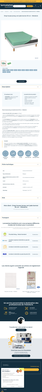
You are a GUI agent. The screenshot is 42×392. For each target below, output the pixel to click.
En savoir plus (35, 234)
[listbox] (21, 71)
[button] (9, 63)
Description (6, 87)
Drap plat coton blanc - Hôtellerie (10, 291)
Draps (11, 11)
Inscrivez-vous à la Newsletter (21, 355)
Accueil (2, 11)
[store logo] (7, 6)
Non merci (5, 386)
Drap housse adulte (17, 11)
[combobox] (19, 6)
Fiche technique (7, 164)
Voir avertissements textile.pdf (28, 177)
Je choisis (12, 386)
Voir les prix (21, 81)
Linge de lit (7, 11)
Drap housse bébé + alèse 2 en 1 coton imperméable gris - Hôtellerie (31, 292)
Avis (3, 198)
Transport (5, 217)
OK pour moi (20, 386)
